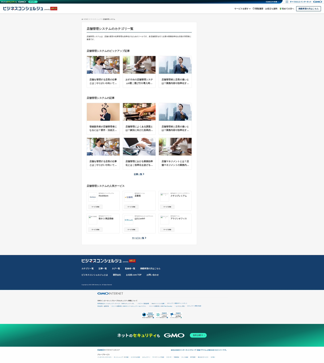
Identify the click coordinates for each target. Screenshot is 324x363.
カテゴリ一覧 (88, 268)
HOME (86, 19)
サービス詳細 (95, 206)
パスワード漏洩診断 (143, 303)
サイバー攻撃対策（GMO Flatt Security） (161, 306)
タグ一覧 (116, 268)
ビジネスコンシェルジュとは (95, 275)
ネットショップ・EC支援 (121, 357)
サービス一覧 (138, 238)
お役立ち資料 (271, 9)
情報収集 (176, 357)
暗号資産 (192, 357)
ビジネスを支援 (135, 357)
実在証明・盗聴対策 (103, 306)
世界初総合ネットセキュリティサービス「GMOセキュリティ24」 (116, 303)
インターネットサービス (104, 357)
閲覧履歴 (259, 9)
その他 (212, 357)
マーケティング (95, 19)
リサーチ (168, 357)
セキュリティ (146, 357)
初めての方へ (288, 9)
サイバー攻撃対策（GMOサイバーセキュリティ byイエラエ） (129, 306)
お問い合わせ (153, 275)
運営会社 (117, 275)
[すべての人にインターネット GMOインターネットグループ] (306, 2)
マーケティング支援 (158, 357)
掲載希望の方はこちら (150, 268)
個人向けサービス (203, 357)
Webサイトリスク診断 (158, 303)
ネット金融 (184, 357)
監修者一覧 (130, 268)
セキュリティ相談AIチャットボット (177, 303)
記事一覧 (138, 174)
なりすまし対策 (180, 306)
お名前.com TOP (133, 275)
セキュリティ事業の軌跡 (194, 306)
